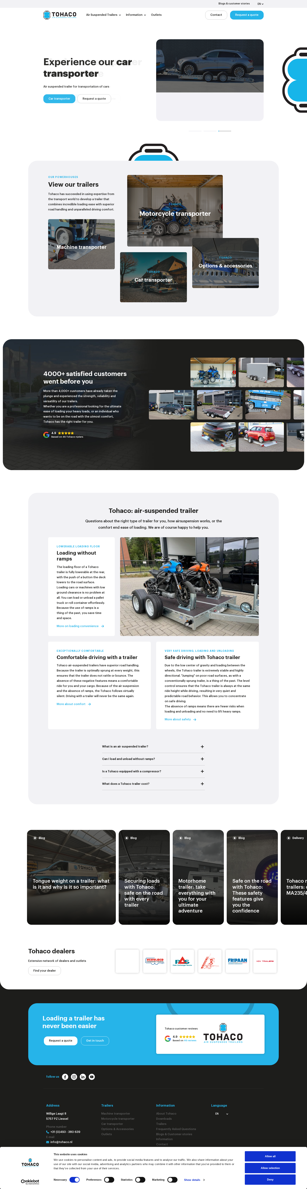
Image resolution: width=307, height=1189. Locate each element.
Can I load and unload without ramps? (128, 759)
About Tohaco (166, 1113)
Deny (270, 1179)
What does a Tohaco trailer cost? (125, 783)
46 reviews (190, 1040)
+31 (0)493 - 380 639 (65, 1132)
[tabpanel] (153, 80)
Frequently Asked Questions (176, 1129)
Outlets (156, 14)
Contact (216, 14)
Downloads (164, 1118)
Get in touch (95, 1040)
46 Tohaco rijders (73, 437)
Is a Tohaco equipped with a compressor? (131, 771)
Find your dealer (44, 970)
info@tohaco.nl (61, 1142)
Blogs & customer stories (234, 3)
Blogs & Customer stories (174, 1134)
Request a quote (246, 14)
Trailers (161, 1124)
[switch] (109, 1180)
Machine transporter (115, 1113)
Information (134, 14)
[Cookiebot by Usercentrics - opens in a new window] (30, 1182)
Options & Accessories (117, 1129)
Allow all (270, 1156)
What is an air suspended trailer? (125, 746)
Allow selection (270, 1167)
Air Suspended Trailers (101, 14)
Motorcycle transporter (65, 104)
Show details (192, 1179)
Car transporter (112, 1124)
